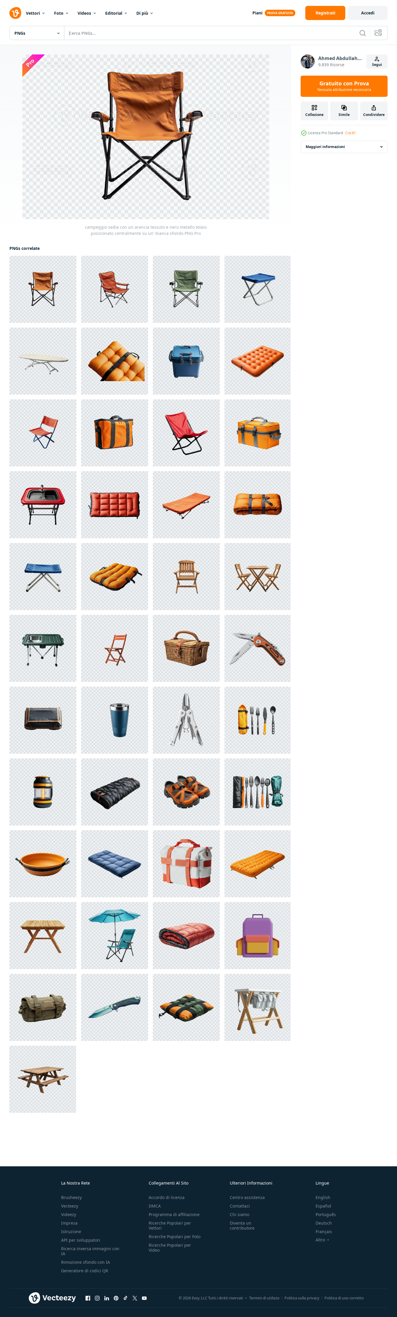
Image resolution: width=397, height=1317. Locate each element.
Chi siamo (239, 1214)
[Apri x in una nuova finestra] (135, 1298)
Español (323, 1206)
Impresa (69, 1223)
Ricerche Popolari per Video (170, 1247)
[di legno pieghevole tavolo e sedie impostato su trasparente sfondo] (258, 576)
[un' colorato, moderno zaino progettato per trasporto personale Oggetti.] (258, 935)
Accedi (367, 13)
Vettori (33, 13)
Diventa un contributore (242, 1225)
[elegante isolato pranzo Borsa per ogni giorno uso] (186, 863)
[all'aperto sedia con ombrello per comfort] (114, 935)
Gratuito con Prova (344, 86)
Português (326, 1214)
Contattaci (240, 1206)
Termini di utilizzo (264, 1298)
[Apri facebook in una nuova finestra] (88, 1298)
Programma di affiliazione (174, 1214)
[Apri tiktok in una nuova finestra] (125, 1298)
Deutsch (324, 1223)
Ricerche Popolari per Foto (174, 1236)
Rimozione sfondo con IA (85, 1262)
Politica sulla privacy (301, 1298)
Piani (257, 13)
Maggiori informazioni (325, 146)
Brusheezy (71, 1197)
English (323, 1197)
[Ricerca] (362, 32)
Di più (142, 13)
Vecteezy (69, 1206)
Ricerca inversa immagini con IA (90, 1251)
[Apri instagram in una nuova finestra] (97, 1298)
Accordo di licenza (167, 1197)
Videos (84, 13)
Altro (320, 1240)
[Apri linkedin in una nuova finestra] (106, 1298)
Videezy (68, 1214)
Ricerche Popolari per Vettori (170, 1225)
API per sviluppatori (80, 1240)
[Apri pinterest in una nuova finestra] (116, 1298)
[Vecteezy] (15, 13)
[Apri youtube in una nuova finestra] (144, 1298)
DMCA (155, 1206)
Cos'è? (350, 132)
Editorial (113, 13)
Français (324, 1231)
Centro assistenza (247, 1197)
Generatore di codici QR (84, 1270)
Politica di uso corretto (344, 1298)
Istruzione (71, 1231)
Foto (58, 13)
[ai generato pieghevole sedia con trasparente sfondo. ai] (114, 648)
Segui (377, 64)
